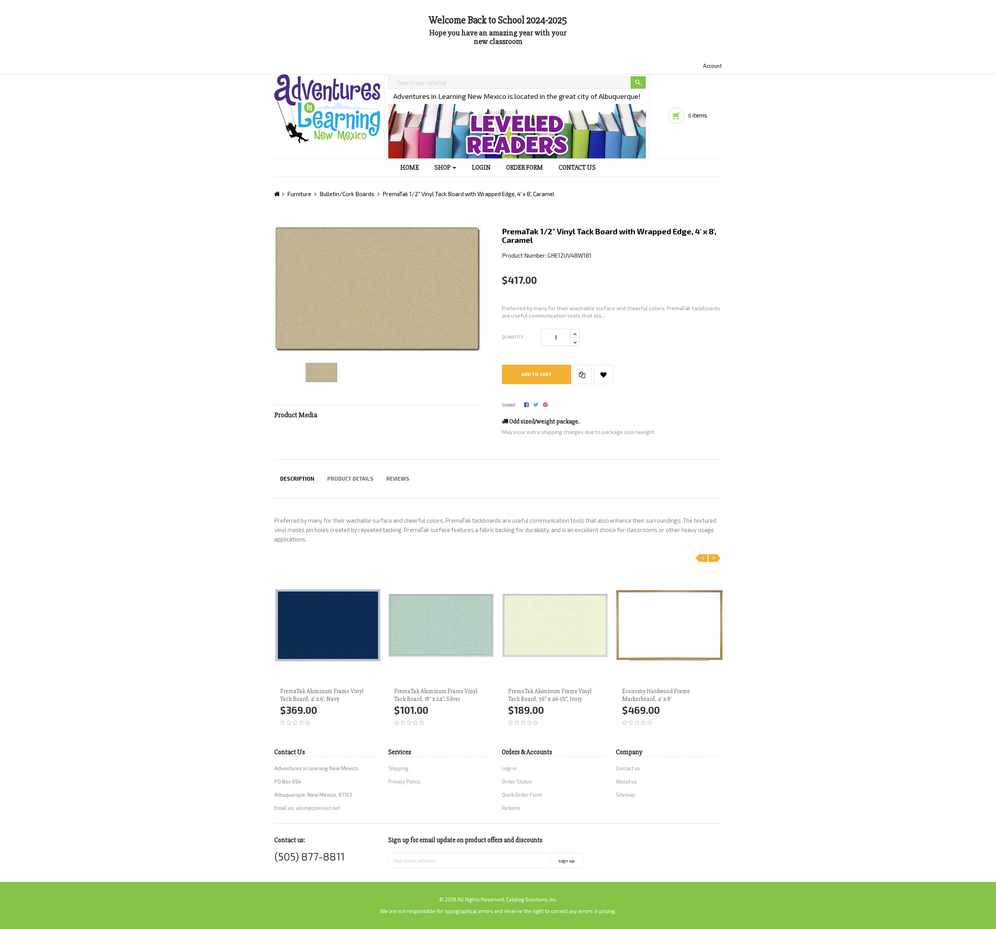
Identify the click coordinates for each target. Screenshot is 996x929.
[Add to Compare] (582, 374)
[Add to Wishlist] (603, 374)
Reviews (397, 479)
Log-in (509, 768)
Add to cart (536, 374)
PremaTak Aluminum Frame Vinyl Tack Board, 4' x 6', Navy (321, 695)
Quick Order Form (522, 795)
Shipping (398, 768)
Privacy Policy (404, 781)
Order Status (517, 781)
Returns (511, 808)
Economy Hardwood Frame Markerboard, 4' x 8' (656, 695)
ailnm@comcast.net (318, 808)
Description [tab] (297, 479)
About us (626, 781)
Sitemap (625, 795)
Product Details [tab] (350, 479)
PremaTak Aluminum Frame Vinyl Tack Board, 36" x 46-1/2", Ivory (549, 695)
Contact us (628, 768)
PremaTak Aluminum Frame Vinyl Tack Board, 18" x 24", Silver (435, 695)
